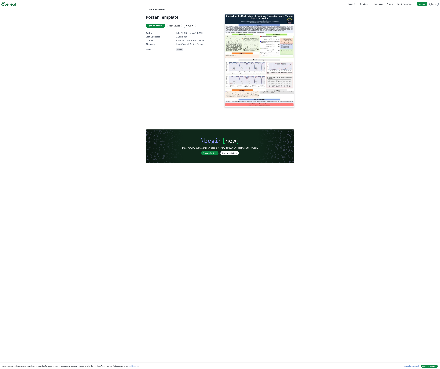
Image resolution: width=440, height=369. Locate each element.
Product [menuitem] (351, 4)
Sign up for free (210, 153)
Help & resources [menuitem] (404, 4)
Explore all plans (229, 153)
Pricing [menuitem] (390, 4)
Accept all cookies (429, 366)
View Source (174, 26)
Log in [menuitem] (434, 4)
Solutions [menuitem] (364, 4)
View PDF (190, 26)
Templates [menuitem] (378, 4)
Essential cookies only (411, 366)
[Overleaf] (8, 4)
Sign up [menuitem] (422, 4)
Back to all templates (155, 9)
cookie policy (133, 366)
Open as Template (156, 25)
